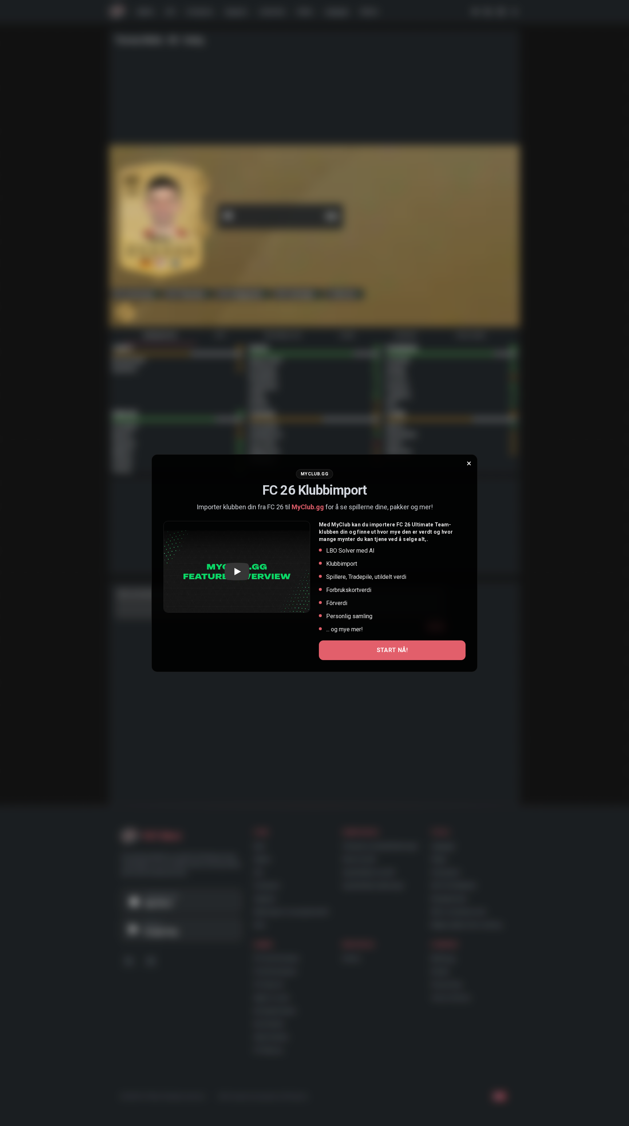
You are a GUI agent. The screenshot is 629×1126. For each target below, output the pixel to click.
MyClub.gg (308, 507)
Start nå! (392, 650)
